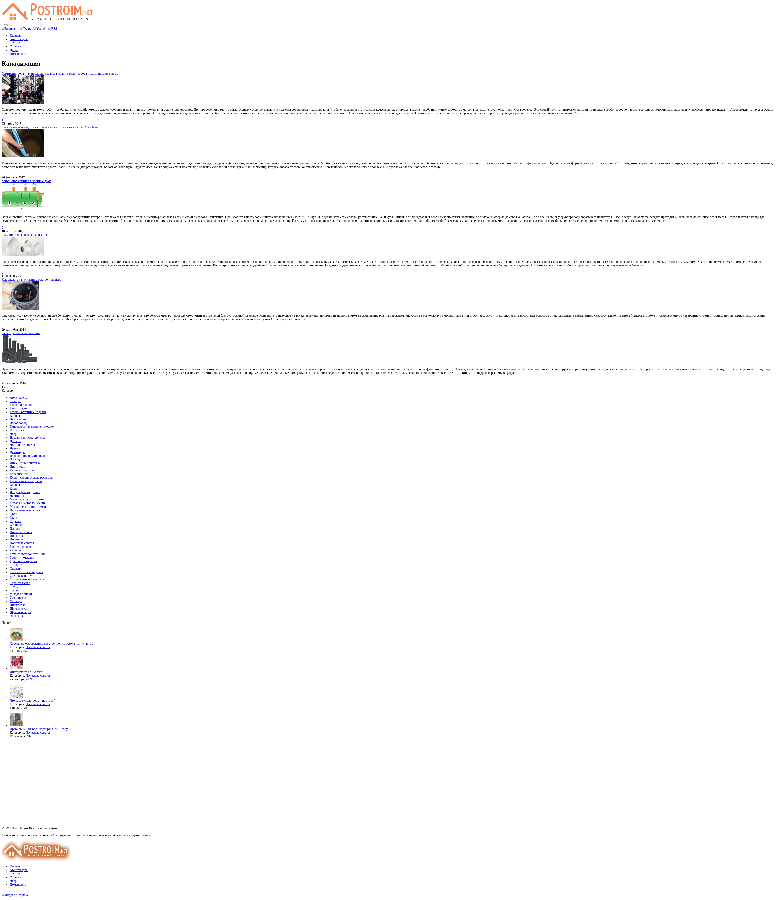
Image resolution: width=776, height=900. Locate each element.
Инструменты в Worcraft (26, 672)
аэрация (15, 401)
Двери (14, 50)
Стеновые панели (22, 575)
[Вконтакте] (10, 28)
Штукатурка (18, 608)
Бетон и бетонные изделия (28, 412)
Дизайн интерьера (22, 444)
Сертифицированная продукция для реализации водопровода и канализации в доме (60, 73)
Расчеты (15, 550)
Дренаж (15, 448)
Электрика (17, 615)
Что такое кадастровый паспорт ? (33, 700)
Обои (13, 514)
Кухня (14, 488)
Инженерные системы (25, 463)
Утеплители (18, 597)
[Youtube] (40, 28)
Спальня (15, 568)
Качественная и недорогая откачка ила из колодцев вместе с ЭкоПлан (50, 127)
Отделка (15, 46)
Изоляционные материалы (28, 455)
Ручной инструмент (23, 561)
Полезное (16, 539)
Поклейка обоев (21, 532)
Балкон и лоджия (21, 404)
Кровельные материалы (26, 481)
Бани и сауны (19, 408)
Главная (15, 35)
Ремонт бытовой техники (27, 554)
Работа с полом (20, 546)
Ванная (15, 415)
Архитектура (19, 39)
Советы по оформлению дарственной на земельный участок (51, 643)
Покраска (16, 535)
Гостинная (17, 430)
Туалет (14, 590)
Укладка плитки (21, 594)
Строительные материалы (27, 579)
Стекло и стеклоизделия (26, 572)
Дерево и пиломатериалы (27, 437)
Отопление (17, 524)
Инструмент (18, 466)
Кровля (15, 484)
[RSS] (52, 28)
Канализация (19, 474)
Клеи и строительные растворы (31, 477)
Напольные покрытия (25, 510)
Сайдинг (16, 565)
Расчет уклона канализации (21, 333)
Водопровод (18, 423)
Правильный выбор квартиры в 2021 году (39, 729)
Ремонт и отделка (22, 557)
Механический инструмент (28, 506)
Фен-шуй (16, 42)
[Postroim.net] (48, 20)
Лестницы (17, 495)
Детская (15, 441)
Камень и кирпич (22, 470)
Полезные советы (22, 543)
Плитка (15, 528)
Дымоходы (17, 452)
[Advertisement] (27, 785)
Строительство (20, 583)
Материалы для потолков (27, 499)
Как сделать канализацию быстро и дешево (31, 279)
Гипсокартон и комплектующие (32, 426)
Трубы (14, 586)
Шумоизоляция (20, 612)
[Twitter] (26, 28)
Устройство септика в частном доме (26, 181)
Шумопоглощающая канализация (25, 234)
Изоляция (16, 459)
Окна (13, 517)
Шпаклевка (17, 605)
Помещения (18, 53)
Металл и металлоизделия (27, 503)
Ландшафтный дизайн (25, 492)
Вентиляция (18, 419)
